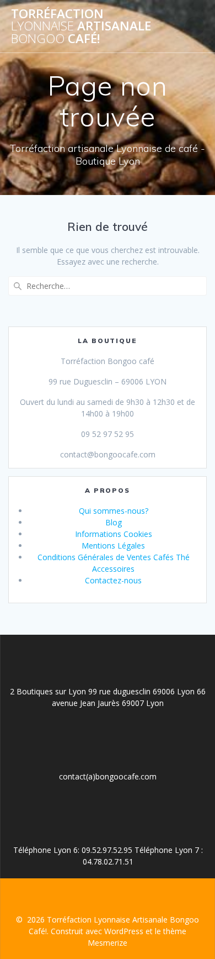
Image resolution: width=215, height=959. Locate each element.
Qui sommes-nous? (113, 510)
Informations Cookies (113, 534)
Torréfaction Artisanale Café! (81, 26)
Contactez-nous (113, 580)
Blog (113, 522)
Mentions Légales (113, 545)
